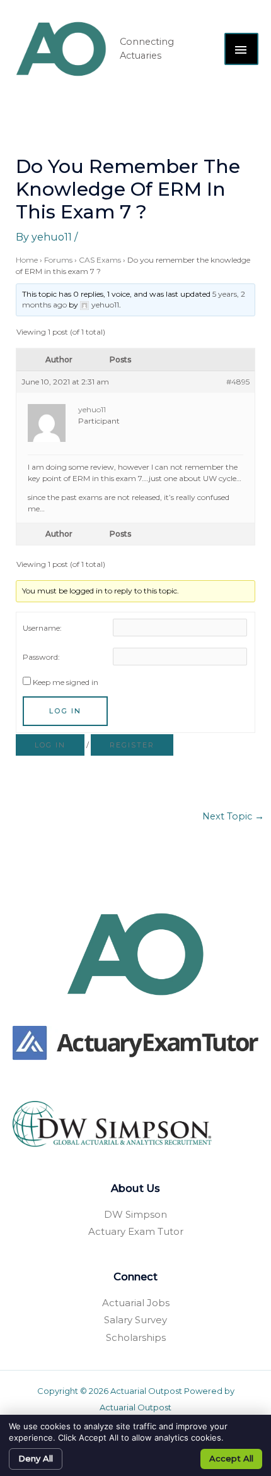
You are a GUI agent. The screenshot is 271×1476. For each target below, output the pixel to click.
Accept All (231, 1458)
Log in (50, 745)
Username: (42, 628)
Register (132, 745)
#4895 (238, 381)
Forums (58, 260)
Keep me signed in (65, 682)
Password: (41, 657)
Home (27, 260)
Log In (65, 710)
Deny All (35, 1458)
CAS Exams (100, 260)
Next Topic (233, 816)
